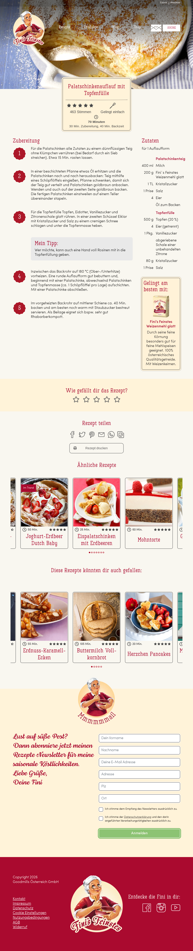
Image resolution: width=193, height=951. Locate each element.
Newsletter (175, 3)
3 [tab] (94, 552)
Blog (115, 27)
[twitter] (81, 434)
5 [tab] (99, 552)
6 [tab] (101, 552)
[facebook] (72, 434)
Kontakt (163, 3)
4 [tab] (96, 552)
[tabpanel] (96, 513)
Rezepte (64, 27)
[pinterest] (91, 434)
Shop (137, 27)
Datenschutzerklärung (137, 817)
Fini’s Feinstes (29, 28)
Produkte (91, 27)
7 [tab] (103, 552)
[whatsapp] (111, 434)
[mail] (101, 434)
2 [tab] (92, 552)
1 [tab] (89, 552)
